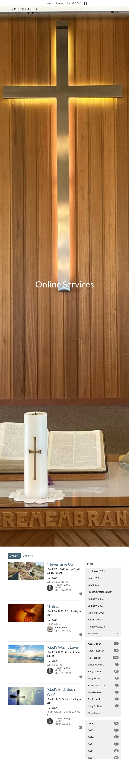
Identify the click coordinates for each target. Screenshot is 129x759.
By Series (28, 555)
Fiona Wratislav (103, 685)
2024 (103, 737)
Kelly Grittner (103, 671)
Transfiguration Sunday (100, 591)
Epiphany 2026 (96, 598)
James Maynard (103, 664)
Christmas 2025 (96, 612)
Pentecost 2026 (96, 571)
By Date (14, 555)
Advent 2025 (95, 619)
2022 (103, 751)
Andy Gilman (103, 643)
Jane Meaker (103, 692)
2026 (103, 723)
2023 (103, 744)
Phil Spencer (103, 657)
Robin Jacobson (103, 650)
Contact (59, 3)
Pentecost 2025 (96, 626)
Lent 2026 (93, 584)
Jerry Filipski (103, 678)
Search (49, 3)
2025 (103, 730)
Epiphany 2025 (96, 605)
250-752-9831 (74, 3)
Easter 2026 (94, 578)
